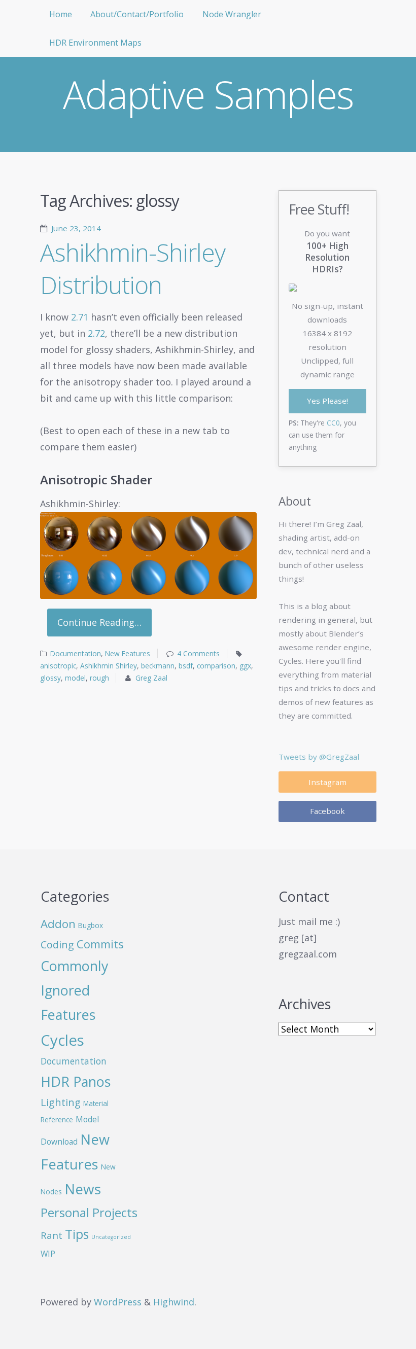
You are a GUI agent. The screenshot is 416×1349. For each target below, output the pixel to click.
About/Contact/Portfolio (137, 14)
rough (99, 678)
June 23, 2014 (76, 228)
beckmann (158, 665)
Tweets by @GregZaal (319, 757)
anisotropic (58, 665)
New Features (127, 653)
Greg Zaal (151, 678)
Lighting (61, 1102)
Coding (57, 944)
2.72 (96, 333)
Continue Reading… (99, 623)
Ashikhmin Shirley (108, 665)
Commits (100, 944)
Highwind (173, 1302)
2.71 (79, 317)
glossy (50, 678)
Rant (51, 1235)
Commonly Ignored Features (74, 989)
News (82, 1188)
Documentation (75, 653)
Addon (58, 924)
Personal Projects (89, 1212)
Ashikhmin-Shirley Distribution (132, 268)
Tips (77, 1234)
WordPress (118, 1302)
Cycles (62, 1040)
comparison (216, 665)
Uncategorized (111, 1236)
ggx (245, 665)
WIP (48, 1253)
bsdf (186, 665)
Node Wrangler (231, 14)
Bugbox (90, 925)
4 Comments (198, 653)
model (75, 678)
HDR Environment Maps (95, 42)
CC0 (333, 423)
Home (60, 14)
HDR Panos (76, 1081)
